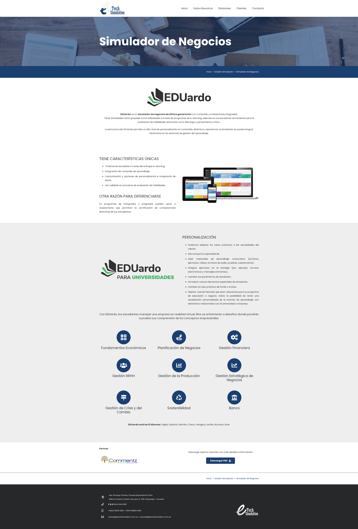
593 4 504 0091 (120, 504)
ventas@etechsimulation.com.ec (123, 517)
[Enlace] (112, 8)
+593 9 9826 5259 (133, 510)
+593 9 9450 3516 (116, 510)
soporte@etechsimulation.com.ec (155, 517)
